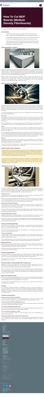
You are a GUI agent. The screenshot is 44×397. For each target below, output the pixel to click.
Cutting (4, 341)
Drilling (4, 343)
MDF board (4, 349)
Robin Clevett (15, 277)
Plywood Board (5, 351)
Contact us (4, 329)
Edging (4, 342)
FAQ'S (4, 328)
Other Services (5, 344)
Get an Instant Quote (6, 331)
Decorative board (5, 348)
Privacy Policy (5, 390)
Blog (3, 330)
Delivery (4, 327)
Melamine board (5, 350)
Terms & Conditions (6, 389)
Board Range (5, 326)
